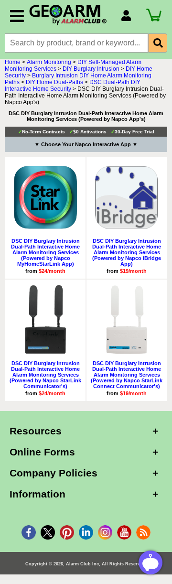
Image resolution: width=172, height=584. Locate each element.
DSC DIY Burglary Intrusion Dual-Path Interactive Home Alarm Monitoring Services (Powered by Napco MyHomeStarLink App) (45, 252)
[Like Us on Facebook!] (29, 532)
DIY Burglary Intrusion (91, 68)
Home (13, 62)
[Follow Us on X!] (48, 532)
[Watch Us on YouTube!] (124, 532)
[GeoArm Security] (70, 15)
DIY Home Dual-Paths (54, 82)
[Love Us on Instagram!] (105, 532)
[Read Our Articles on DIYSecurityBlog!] (143, 532)
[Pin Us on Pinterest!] (67, 532)
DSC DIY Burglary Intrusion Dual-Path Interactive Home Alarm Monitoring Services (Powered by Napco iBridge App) (126, 252)
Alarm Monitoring (49, 62)
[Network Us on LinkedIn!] (86, 532)
